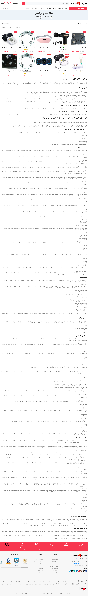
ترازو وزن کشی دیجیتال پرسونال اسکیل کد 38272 (78, 48)
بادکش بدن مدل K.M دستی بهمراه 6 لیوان (78, 70)
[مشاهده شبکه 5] (17, 27)
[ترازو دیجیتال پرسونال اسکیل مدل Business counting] (27, 61)
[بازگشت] (54, 13)
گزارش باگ (41, 568)
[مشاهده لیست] (24, 27)
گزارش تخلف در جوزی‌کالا (53, 566)
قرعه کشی (41, 575)
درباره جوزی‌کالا (55, 570)
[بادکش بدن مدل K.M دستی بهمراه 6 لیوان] (78, 61)
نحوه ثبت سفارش (39, 559)
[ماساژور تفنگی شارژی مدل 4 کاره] (61, 39)
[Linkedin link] (77, 571)
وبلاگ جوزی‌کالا (55, 557)
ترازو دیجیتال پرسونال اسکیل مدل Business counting (26, 71)
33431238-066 (76, 563)
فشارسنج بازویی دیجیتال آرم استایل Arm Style (61, 71)
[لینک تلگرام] (70, 571)
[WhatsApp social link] (74, 571)
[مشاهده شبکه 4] (19, 27)
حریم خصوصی (40, 566)
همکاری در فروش (55, 559)
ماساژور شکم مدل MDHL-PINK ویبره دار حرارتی (44, 48)
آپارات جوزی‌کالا (55, 575)
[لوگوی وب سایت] (79, 3)
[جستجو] (23, 3)
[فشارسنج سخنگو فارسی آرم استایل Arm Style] (10, 39)
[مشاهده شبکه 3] (21, 27)
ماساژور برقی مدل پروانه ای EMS (44, 70)
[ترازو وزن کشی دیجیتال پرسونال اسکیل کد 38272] (78, 39)
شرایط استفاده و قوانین (39, 564)
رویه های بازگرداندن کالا (38, 561)
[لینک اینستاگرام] (81, 571)
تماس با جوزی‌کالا (55, 568)
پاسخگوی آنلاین (76, 559)
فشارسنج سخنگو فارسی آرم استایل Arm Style (9, 48)
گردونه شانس (40, 572)
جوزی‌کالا (85, 23)
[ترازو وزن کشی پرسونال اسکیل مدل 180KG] (27, 39)
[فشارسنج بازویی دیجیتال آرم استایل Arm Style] (61, 61)
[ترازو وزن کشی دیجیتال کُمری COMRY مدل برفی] (10, 61)
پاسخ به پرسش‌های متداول (38, 557)
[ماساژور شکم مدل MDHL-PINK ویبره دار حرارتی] (44, 39)
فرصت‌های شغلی (55, 564)
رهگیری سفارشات (40, 570)
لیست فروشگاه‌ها (55, 561)
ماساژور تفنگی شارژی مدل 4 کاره (61, 49)
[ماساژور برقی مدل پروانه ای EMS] (44, 61)
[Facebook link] (86, 571)
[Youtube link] (79, 571)
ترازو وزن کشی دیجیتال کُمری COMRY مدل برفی (9, 71)
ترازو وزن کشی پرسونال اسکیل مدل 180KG (27, 47)
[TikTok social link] (72, 571)
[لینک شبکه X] (84, 571)
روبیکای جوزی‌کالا (55, 572)
